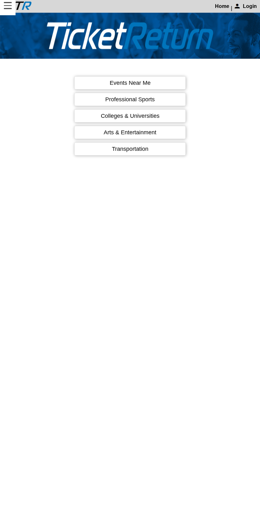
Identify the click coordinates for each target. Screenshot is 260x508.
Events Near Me (130, 83)
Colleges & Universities (130, 116)
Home (222, 6)
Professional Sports (130, 99)
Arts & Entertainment (130, 132)
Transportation (130, 149)
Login (250, 6)
